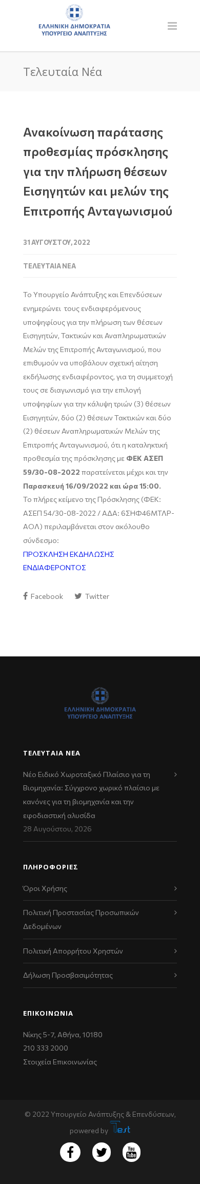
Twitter (96, 596)
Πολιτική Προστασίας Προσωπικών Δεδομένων (81, 919)
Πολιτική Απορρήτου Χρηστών (73, 950)
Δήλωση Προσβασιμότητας (68, 975)
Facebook (46, 596)
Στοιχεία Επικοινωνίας (60, 1061)
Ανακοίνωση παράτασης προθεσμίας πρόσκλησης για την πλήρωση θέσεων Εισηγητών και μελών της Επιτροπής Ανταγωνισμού (97, 171)
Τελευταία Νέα (49, 266)
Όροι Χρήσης (45, 888)
